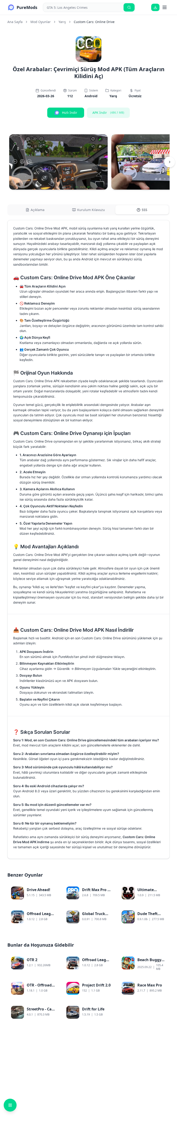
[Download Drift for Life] (107, 1015)
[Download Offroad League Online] (51, 919)
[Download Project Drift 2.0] (107, 991)
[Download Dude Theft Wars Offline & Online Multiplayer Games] (162, 919)
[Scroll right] (169, 161)
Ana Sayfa (15, 22)
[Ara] (129, 7)
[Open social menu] (10, 1105)
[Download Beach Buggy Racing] (162, 967)
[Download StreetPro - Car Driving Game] (51, 1015)
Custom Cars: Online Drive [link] (94, 22)
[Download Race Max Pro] (162, 991)
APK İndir (108, 112)
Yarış (62, 22)
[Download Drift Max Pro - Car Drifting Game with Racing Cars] (107, 895)
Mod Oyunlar (40, 22)
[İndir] (155, 7)
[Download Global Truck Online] (107, 919)
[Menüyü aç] (164, 7)
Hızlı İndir (69, 112)
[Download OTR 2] (51, 967)
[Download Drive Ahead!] (51, 895)
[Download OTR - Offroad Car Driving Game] (51, 991)
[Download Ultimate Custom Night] (162, 895)
